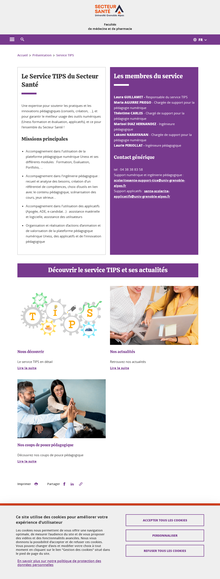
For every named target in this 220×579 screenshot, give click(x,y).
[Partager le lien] (80, 484)
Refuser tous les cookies (165, 550)
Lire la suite (27, 368)
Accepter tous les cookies (165, 520)
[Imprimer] (36, 484)
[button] (22, 39)
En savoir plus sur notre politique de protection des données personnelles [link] (59, 563)
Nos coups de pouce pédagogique (45, 445)
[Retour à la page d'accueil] (110, 10)
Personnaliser (164, 535)
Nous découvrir (30, 352)
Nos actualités (122, 352)
